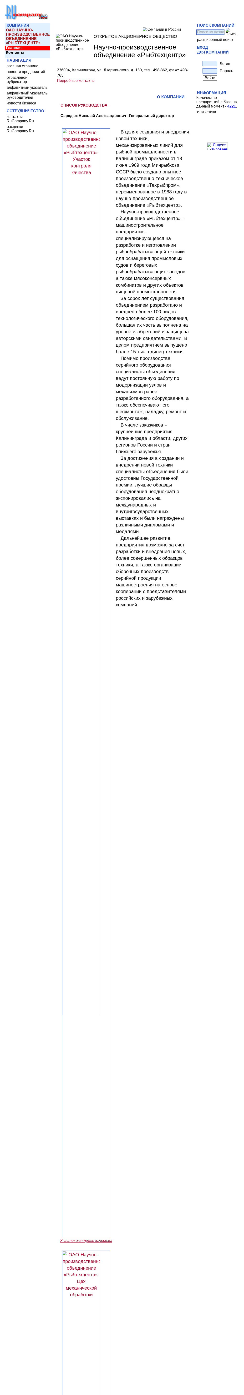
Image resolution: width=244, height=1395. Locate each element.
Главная (13, 48)
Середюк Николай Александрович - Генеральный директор (117, 116)
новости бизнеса (21, 103)
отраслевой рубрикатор (17, 79)
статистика (206, 112)
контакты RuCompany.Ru (20, 119)
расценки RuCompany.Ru (20, 129)
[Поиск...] (232, 32)
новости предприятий (26, 72)
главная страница (22, 66)
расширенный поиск (215, 40)
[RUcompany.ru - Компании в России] (27, 19)
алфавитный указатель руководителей (27, 95)
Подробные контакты (76, 81)
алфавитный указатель (27, 87)
